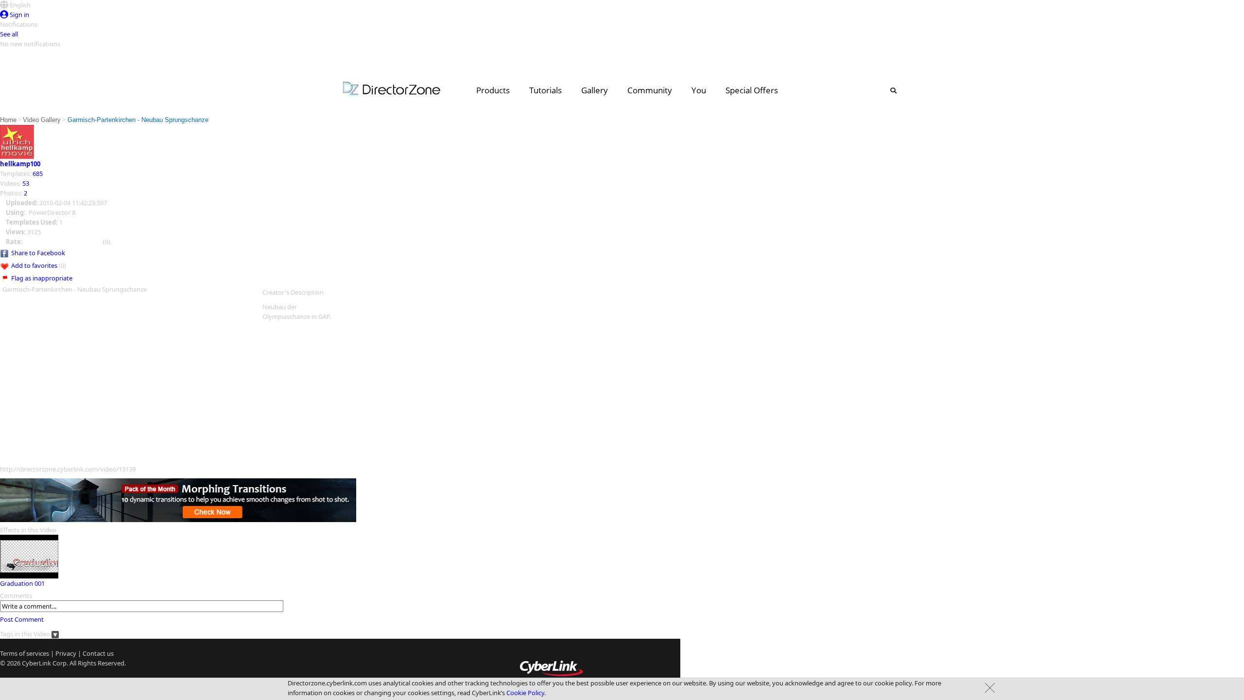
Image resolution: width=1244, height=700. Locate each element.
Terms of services (24, 653)
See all (9, 34)
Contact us (98, 653)
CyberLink (36, 663)
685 (38, 173)
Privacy (65, 653)
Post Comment (22, 619)
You (698, 90)
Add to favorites (34, 265)
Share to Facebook (38, 252)
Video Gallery (42, 119)
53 (25, 183)
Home (8, 119)
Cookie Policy (525, 692)
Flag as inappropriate (41, 278)
